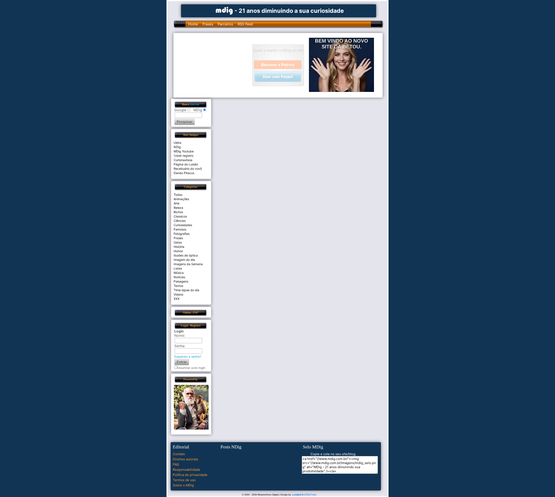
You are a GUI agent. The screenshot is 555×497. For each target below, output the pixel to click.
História (179, 246)
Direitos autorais (185, 459)
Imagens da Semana (188, 264)
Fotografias (181, 233)
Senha (179, 346)
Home (193, 24)
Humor (178, 251)
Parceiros (225, 24)
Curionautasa (183, 160)
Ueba (177, 142)
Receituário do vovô (188, 168)
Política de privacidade (190, 475)
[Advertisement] (214, 65)
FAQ (176, 464)
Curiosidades (183, 225)
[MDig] (224, 10)
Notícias (179, 277)
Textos (178, 286)
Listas (178, 268)
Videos (178, 294)
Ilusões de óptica (186, 255)
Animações (181, 199)
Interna (194, 104)
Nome (179, 335)
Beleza (178, 207)
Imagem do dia (184, 260)
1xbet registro (183, 155)
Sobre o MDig (183, 485)
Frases (207, 24)
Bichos (178, 212)
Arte (177, 203)
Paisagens (181, 281)
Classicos (180, 216)
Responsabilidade (186, 470)
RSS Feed (245, 24)
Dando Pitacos (184, 173)
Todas (178, 194)
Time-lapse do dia (186, 290)
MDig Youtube (184, 151)
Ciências (180, 220)
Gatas (178, 242)
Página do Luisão (186, 164)
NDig (177, 147)
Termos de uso (184, 480)
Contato (179, 454)
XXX (177, 299)
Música (179, 273)
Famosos (180, 229)
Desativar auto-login (191, 367)
